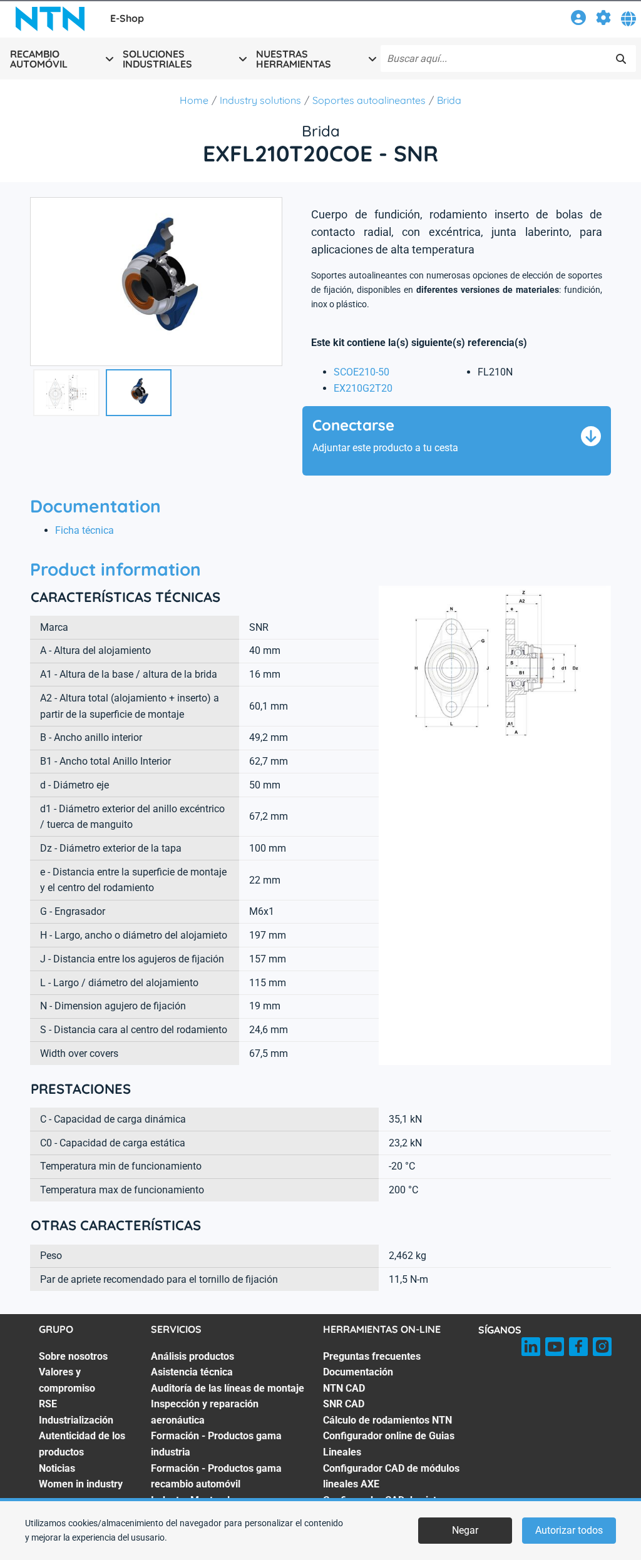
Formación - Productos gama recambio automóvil (216, 1476)
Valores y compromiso (67, 1380)
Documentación (358, 1372)
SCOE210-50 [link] (361, 372)
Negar (465, 1530)
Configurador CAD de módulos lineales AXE (391, 1476)
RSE (48, 1404)
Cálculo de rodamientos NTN (387, 1420)
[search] (621, 59)
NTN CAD (344, 1388)
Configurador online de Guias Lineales (388, 1444)
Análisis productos (192, 1356)
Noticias (57, 1468)
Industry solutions (260, 100)
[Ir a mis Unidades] (603, 20)
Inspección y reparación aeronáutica (205, 1412)
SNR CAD (343, 1404)
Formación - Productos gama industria (216, 1444)
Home (194, 100)
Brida (449, 100)
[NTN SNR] (50, 18)
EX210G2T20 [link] (363, 388)
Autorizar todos (569, 1530)
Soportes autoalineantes (369, 100)
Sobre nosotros (73, 1356)
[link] (578, 20)
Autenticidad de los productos (82, 1444)
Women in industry (81, 1484)
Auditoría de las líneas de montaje (227, 1388)
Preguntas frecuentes (372, 1356)
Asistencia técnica (192, 1372)
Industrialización (76, 1420)
